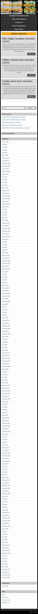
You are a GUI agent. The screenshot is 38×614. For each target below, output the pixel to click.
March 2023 (5, 252)
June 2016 (4, 469)
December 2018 (6, 391)
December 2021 (6, 293)
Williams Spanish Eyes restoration (18, 60)
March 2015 (5, 510)
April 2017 (4, 442)
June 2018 (4, 407)
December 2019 (6, 358)
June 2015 (4, 501)
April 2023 (4, 250)
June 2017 (4, 439)
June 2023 (4, 244)
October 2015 (5, 491)
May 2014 (4, 537)
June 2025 (4, 179)
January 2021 (5, 323)
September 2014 (6, 526)
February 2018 (5, 418)
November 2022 (6, 263)
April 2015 (4, 507)
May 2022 (4, 280)
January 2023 (5, 258)
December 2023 (6, 228)
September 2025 (6, 171)
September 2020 (6, 334)
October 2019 (5, 363)
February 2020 (5, 353)
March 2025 (5, 187)
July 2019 (4, 372)
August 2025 (5, 174)
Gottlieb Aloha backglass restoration (11, 122)
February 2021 (5, 320)
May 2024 (4, 215)
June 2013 (4, 558)
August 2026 (5, 142)
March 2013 (5, 566)
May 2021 (4, 312)
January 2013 (5, 572)
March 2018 (5, 415)
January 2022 (5, 290)
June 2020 (4, 342)
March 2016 (5, 477)
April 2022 (4, 282)
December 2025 (6, 163)
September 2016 (6, 461)
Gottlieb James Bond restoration (17, 81)
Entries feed (5, 597)
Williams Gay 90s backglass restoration (12, 125)
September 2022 (6, 269)
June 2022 (4, 277)
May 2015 (4, 504)
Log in (3, 594)
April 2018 (4, 412)
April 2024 (4, 217)
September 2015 (6, 493)
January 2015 (5, 515)
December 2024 (6, 196)
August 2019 (5, 369)
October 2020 (5, 331)
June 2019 (4, 374)
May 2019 (4, 377)
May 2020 (4, 344)
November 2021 (6, 296)
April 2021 (4, 315)
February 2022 (5, 288)
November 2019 (6, 361)
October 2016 (5, 458)
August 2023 (5, 239)
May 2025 (4, 182)
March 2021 (5, 317)
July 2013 (4, 556)
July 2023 (4, 242)
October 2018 (5, 396)
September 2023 (6, 236)
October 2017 (5, 428)
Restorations (6, 41)
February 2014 (5, 545)
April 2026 (4, 152)
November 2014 (6, 520)
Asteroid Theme (33, 612)
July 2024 (4, 209)
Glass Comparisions (19, 26)
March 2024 (5, 220)
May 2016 (4, 472)
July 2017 (4, 436)
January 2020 (5, 355)
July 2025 (4, 177)
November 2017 (6, 426)
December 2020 (6, 326)
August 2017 (5, 434)
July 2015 (4, 499)
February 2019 (5, 385)
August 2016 (5, 464)
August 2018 (5, 401)
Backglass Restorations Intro (19, 16)
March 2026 (5, 155)
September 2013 (6, 553)
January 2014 (5, 548)
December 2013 (6, 550)
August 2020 (5, 336)
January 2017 (5, 450)
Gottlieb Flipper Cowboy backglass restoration (14, 117)
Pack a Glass (19, 29)
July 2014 (4, 531)
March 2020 (5, 350)
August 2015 (5, 496)
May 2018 (4, 409)
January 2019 (5, 388)
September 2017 (6, 431)
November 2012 (6, 577)
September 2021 (6, 301)
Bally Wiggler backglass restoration (18, 38)
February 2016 (5, 480)
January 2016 (5, 483)
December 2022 (6, 261)
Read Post (31, 54)
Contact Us (19, 22)
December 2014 (6, 518)
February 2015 (5, 512)
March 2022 (5, 285)
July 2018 (4, 404)
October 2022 (5, 266)
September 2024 (6, 204)
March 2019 (5, 382)
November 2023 (6, 231)
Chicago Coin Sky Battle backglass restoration (14, 119)
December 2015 (6, 485)
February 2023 (5, 255)
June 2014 (4, 534)
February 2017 (5, 447)
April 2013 (4, 564)
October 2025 (5, 169)
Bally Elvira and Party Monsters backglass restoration (16, 128)
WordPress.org (6, 602)
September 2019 (6, 366)
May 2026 (4, 150)
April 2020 (4, 347)
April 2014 (4, 539)
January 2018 (5, 420)
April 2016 (4, 474)
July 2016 (4, 466)
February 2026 (5, 158)
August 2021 (5, 304)
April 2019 (4, 380)
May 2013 (4, 561)
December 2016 (6, 453)
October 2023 (5, 234)
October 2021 (5, 299)
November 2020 (6, 328)
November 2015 (6, 488)
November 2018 (6, 393)
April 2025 (4, 185)
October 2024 (5, 201)
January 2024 (5, 225)
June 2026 (4, 147)
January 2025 (5, 193)
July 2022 (4, 274)
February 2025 (5, 190)
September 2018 (6, 399)
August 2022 (5, 271)
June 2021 (4, 309)
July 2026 (4, 144)
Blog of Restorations (19, 19)
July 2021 (4, 307)
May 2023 (4, 247)
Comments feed (6, 600)
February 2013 (5, 569)
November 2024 (6, 198)
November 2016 (6, 455)
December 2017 (6, 423)
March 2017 (5, 445)
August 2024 (5, 206)
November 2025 (6, 166)
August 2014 (5, 529)
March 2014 (5, 542)
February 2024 (5, 223)
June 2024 (4, 212)
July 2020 (4, 339)
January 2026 (5, 160)
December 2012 (6, 575)
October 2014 (5, 523)
